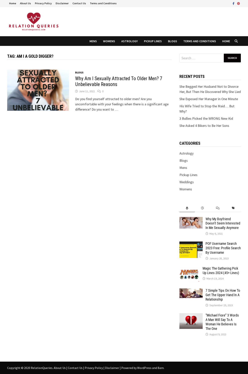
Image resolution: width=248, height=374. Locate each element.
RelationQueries (42, 368)
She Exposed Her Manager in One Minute (208, 99)
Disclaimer (62, 3)
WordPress (144, 368)
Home (12, 3)
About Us (25, 3)
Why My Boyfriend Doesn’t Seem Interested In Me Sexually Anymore (223, 223)
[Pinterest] (238, 3)
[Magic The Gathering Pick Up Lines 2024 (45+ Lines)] (189, 269)
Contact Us (79, 3)
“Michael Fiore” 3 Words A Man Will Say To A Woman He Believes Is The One (222, 322)
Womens (109, 41)
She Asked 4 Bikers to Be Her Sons (204, 125)
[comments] (217, 208)
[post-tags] (233, 208)
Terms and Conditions (103, 3)
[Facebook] (234, 3)
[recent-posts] (202, 208)
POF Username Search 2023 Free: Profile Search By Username (223, 248)
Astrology (129, 41)
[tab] (187, 208)
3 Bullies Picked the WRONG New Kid (206, 118)
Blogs (172, 41)
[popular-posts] (187, 208)
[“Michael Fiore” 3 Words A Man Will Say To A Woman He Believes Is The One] (191, 316)
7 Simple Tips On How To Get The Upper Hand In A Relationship (223, 294)
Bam (161, 368)
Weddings (186, 182)
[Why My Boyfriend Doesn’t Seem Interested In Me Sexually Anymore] (191, 219)
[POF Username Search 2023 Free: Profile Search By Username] (191, 244)
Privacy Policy (43, 3)
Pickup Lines (153, 41)
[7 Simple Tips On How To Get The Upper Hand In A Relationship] (191, 291)
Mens (93, 41)
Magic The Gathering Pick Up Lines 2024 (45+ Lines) (221, 270)
